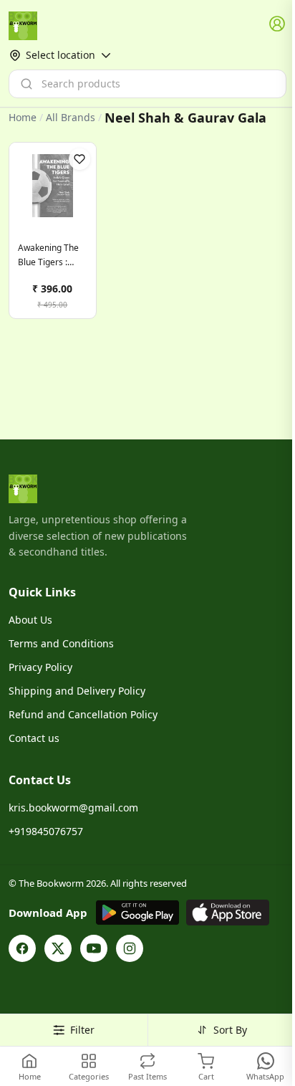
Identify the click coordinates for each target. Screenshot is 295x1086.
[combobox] (147, 83)
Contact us (34, 738)
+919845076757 (46, 831)
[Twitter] (58, 948)
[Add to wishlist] (79, 159)
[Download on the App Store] (227, 912)
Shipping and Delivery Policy (77, 690)
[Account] (277, 24)
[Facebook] (22, 948)
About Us (30, 620)
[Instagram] (129, 948)
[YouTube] (93, 948)
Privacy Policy (40, 667)
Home (23, 117)
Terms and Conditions (61, 643)
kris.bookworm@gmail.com (73, 807)
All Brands (70, 118)
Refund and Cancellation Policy (83, 714)
